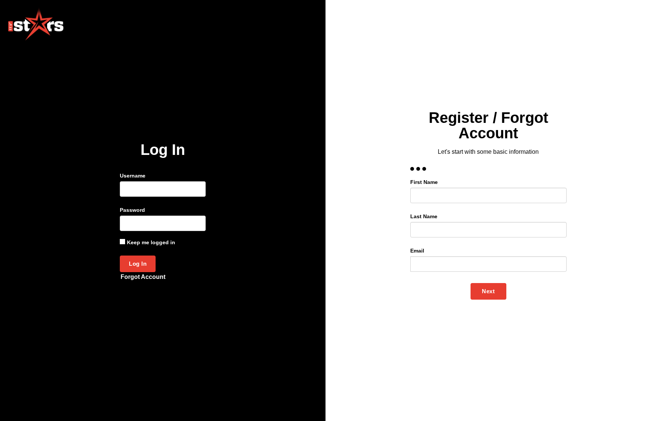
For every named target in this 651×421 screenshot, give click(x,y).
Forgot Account (143, 277)
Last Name (423, 216)
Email (417, 251)
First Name (424, 182)
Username (132, 176)
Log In (138, 263)
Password (132, 210)
